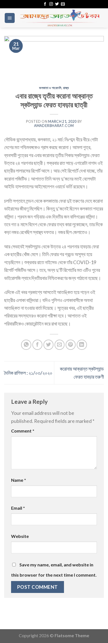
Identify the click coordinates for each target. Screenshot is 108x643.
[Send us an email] (63, 4)
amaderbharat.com (54, 126)
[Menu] (10, 18)
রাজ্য (66, 88)
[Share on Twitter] (48, 345)
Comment (22, 430)
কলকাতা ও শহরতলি (50, 88)
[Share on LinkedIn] (82, 345)
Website (20, 536)
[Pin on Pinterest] (71, 345)
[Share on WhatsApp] (26, 345)
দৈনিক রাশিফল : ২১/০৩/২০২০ (28, 373)
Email (18, 508)
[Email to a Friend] (60, 345)
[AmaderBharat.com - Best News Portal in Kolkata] (59, 18)
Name (18, 480)
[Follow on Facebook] (45, 4)
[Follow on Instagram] (51, 4)
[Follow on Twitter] (57, 4)
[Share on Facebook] (37, 345)
